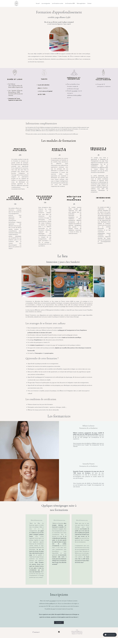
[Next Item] (102, 281)
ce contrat (74, 91)
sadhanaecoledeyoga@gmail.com (48, 603)
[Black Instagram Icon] (59, 632)
